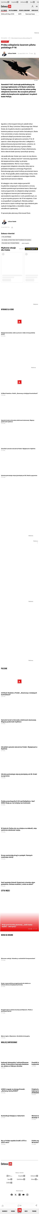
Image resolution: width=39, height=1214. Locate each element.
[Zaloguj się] (32, 6)
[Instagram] (27, 1194)
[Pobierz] (35, 53)
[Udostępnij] (36, 1205)
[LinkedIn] (19, 1194)
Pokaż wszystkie (25, 243)
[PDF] (12, 227)
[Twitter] (15, 1194)
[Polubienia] (3, 1205)
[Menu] (37, 6)
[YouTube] (23, 1194)
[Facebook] (11, 1194)
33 (20, 1205)
